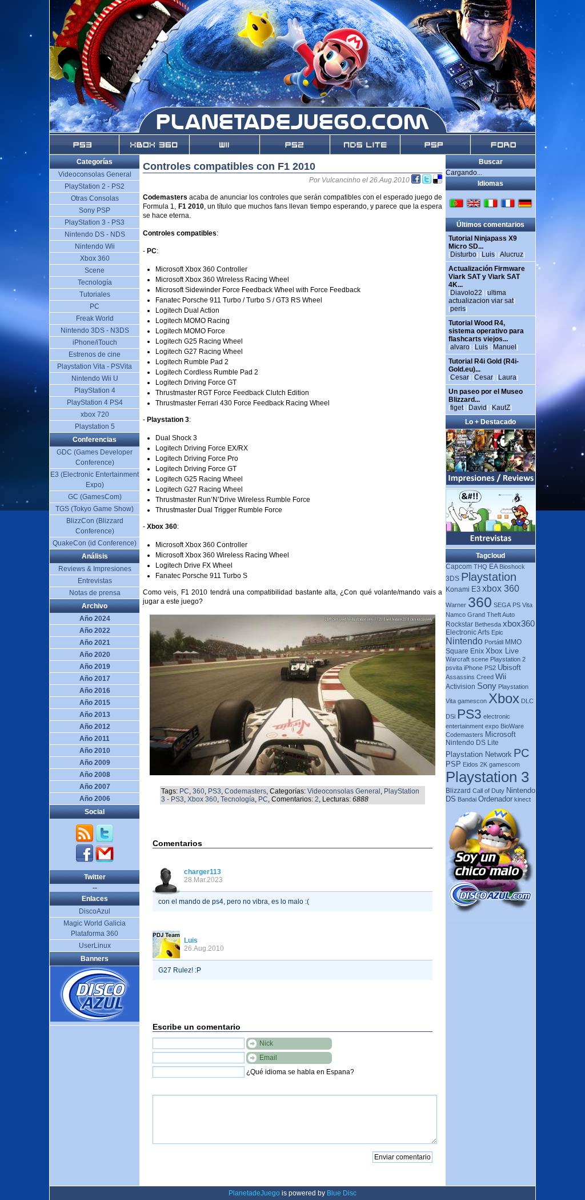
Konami (458, 589)
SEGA (502, 604)
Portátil (493, 642)
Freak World (95, 318)
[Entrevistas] (491, 543)
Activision (460, 687)
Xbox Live (502, 651)
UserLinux (95, 946)
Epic (497, 632)
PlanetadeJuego (254, 1193)
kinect (522, 799)
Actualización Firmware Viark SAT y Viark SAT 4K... (486, 277)
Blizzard (458, 791)
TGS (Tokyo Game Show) (94, 509)
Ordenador (495, 799)
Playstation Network (479, 754)
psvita (454, 667)
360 (199, 791)
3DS (452, 579)
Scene (95, 270)
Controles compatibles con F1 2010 (229, 166)
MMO (513, 642)
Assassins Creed (470, 676)
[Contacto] (104, 860)
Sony (486, 686)
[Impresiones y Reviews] (491, 483)
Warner (456, 604)
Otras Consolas (95, 198)
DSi (450, 716)
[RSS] (85, 840)
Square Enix (465, 651)
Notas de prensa (95, 593)
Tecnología (238, 799)
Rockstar (459, 624)
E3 (475, 589)
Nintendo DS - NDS (95, 234)
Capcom (459, 567)
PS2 (490, 667)
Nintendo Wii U (94, 378)
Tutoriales (94, 294)
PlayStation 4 (94, 390)
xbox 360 (500, 588)
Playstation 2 (508, 659)
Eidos (470, 764)
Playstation (488, 577)
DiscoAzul (94, 911)
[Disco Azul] (95, 1019)
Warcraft (458, 659)
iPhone (473, 667)
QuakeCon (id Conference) (95, 543)
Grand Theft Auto (491, 614)
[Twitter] (104, 840)
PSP (453, 764)
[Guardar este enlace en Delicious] (437, 180)
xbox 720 (95, 414)
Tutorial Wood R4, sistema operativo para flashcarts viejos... (486, 331)
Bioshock (512, 566)
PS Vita (522, 604)
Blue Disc (341, 1193)
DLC (527, 700)
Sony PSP (94, 210)
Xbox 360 (202, 799)
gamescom (504, 764)
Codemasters (245, 791)
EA (493, 567)
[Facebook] (85, 860)
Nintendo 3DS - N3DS (95, 330)
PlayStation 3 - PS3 (95, 222)
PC (184, 791)
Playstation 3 (487, 777)
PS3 (214, 791)
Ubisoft (509, 667)
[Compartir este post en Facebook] (416, 180)
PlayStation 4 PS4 (95, 402)
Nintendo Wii (95, 246)
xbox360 (519, 623)
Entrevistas (95, 581)
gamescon (472, 700)
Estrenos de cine (95, 354)
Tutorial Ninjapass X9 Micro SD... (482, 242)
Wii (500, 676)
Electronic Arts (468, 632)
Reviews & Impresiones (94, 569)
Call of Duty (488, 790)
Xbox (503, 698)
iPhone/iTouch (95, 342)
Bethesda (488, 624)
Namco (456, 614)
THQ (480, 566)
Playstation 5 (95, 426)
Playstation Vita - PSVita (94, 366)
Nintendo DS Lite (472, 743)
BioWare (512, 726)
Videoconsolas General (343, 791)
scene (479, 659)
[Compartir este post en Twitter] (427, 180)
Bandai (467, 799)
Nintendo (464, 641)
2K (483, 764)
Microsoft (500, 734)
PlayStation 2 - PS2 (95, 186)
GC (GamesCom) (95, 497)
